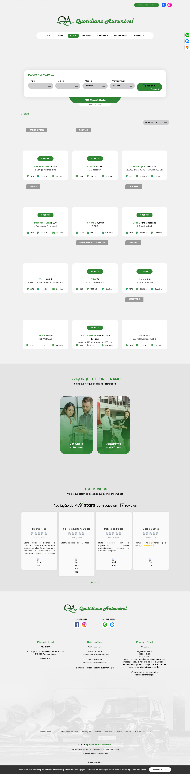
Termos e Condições (47, 732)
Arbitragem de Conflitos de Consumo (97, 732)
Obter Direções (45, 658)
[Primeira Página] (95, 19)
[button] (91, 581)
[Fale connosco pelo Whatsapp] (105, 625)
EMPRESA (60, 36)
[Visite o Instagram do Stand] (84, 625)
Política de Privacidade (69, 732)
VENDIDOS (86, 36)
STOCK (73, 36)
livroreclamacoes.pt (143, 732)
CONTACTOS (138, 36)
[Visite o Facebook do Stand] (77, 625)
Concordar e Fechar (160, 770)
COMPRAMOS (102, 36)
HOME (48, 36)
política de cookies (137, 769)
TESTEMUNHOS (120, 36)
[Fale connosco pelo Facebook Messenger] (112, 625)
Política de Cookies (123, 732)
